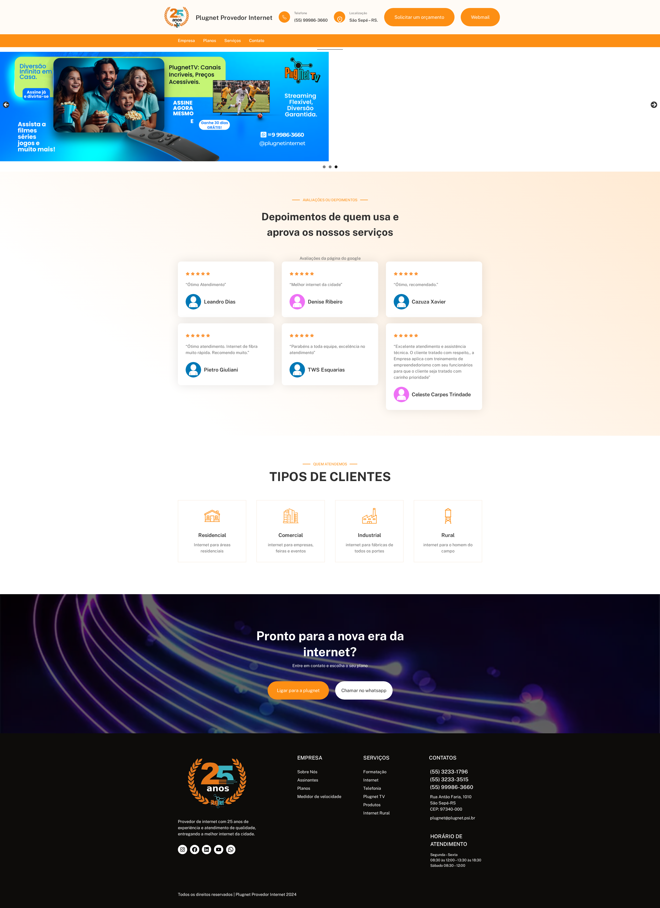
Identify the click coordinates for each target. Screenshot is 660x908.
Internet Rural (376, 813)
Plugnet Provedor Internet (234, 17)
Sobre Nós (307, 771)
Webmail (480, 17)
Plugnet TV (374, 796)
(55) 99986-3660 (451, 787)
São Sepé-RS (443, 803)
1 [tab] (324, 166)
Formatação (374, 771)
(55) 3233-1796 (449, 772)
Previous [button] (6, 105)
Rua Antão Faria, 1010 (451, 796)
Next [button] (653, 105)
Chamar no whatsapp (363, 690)
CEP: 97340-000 (446, 809)
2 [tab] (330, 166)
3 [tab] (336, 166)
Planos (303, 788)
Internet (370, 780)
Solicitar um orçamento (419, 17)
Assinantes (307, 780)
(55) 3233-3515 (449, 779)
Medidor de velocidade (319, 796)
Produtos (372, 804)
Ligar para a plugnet (298, 690)
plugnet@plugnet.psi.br (452, 817)
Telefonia (372, 788)
